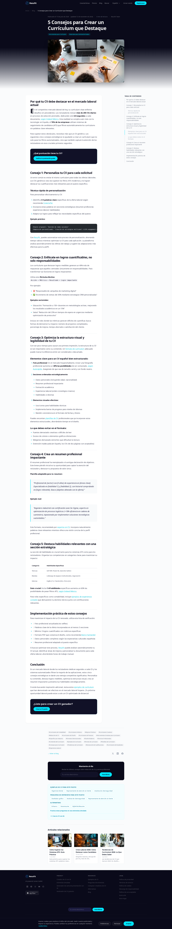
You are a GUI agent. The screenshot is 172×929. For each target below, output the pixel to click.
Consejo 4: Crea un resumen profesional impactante (135, 143)
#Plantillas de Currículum (108, 742)
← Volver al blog (53, 753)
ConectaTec (48, 203)
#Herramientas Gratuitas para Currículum (108, 735)
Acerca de (122, 895)
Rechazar (117, 924)
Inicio (27, 11)
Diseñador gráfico (57, 799)
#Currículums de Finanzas (86, 735)
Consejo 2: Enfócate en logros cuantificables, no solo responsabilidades (136, 118)
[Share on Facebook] (122, 753)
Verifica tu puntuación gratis (45, 158)
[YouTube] (39, 886)
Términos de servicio (126, 883)
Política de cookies (125, 886)
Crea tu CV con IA (58, 816)
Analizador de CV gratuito (65, 891)
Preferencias (104, 924)
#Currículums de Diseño (69, 735)
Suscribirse (105, 774)
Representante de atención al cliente (78, 791)
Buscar (107, 3)
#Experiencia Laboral (55, 748)
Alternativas (92, 889)
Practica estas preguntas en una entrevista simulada (68, 811)
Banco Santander (88, 635)
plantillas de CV (51, 418)
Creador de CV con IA (64, 879)
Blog (100, 3)
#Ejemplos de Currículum (74, 742)
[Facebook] (31, 886)
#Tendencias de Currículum (75, 745)
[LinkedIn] (27, 886)
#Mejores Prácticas (90, 732)
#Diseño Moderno (89, 738)
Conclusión (130, 161)
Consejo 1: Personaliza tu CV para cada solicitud (135, 106)
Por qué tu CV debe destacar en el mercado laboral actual (136, 101)
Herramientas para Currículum (57, 34)
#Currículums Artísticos (75, 732)
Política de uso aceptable (127, 892)
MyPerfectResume (78, 806)
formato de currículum (74, 349)
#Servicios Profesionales (104, 738)
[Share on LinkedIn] (117, 753)
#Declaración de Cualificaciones (95, 745)
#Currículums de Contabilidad (57, 732)
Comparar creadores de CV (97, 886)
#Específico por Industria (56, 738)
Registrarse (141, 3)
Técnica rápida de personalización (134, 112)
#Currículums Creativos (105, 732)
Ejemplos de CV (93, 879)
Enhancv (54, 806)
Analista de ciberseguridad (103, 791)
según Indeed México (50, 119)
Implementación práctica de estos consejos (135, 157)
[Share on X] (113, 753)
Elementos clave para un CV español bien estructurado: (137, 132)
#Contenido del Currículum (56, 742)
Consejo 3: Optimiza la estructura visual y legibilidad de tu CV (136, 126)
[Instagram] (35, 886)
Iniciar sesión (127, 3)
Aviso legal (122, 898)
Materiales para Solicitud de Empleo (79, 34)
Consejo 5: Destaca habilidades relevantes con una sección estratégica (135, 150)
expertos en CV (63, 527)
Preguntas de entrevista (96, 883)
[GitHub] (43, 886)
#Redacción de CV (54, 735)
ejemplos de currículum (84, 687)
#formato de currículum (91, 742)
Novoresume (65, 806)
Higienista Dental (57, 791)
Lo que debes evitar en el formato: (136, 138)
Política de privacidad (126, 879)
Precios (94, 3)
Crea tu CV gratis (41, 709)
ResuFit (37, 237)
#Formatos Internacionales (73, 738)
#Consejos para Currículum (56, 745)
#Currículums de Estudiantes (115, 745)
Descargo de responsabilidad (129, 889)
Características (85, 3)
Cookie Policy (43, 926)
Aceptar (128, 924)
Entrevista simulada (63, 883)
